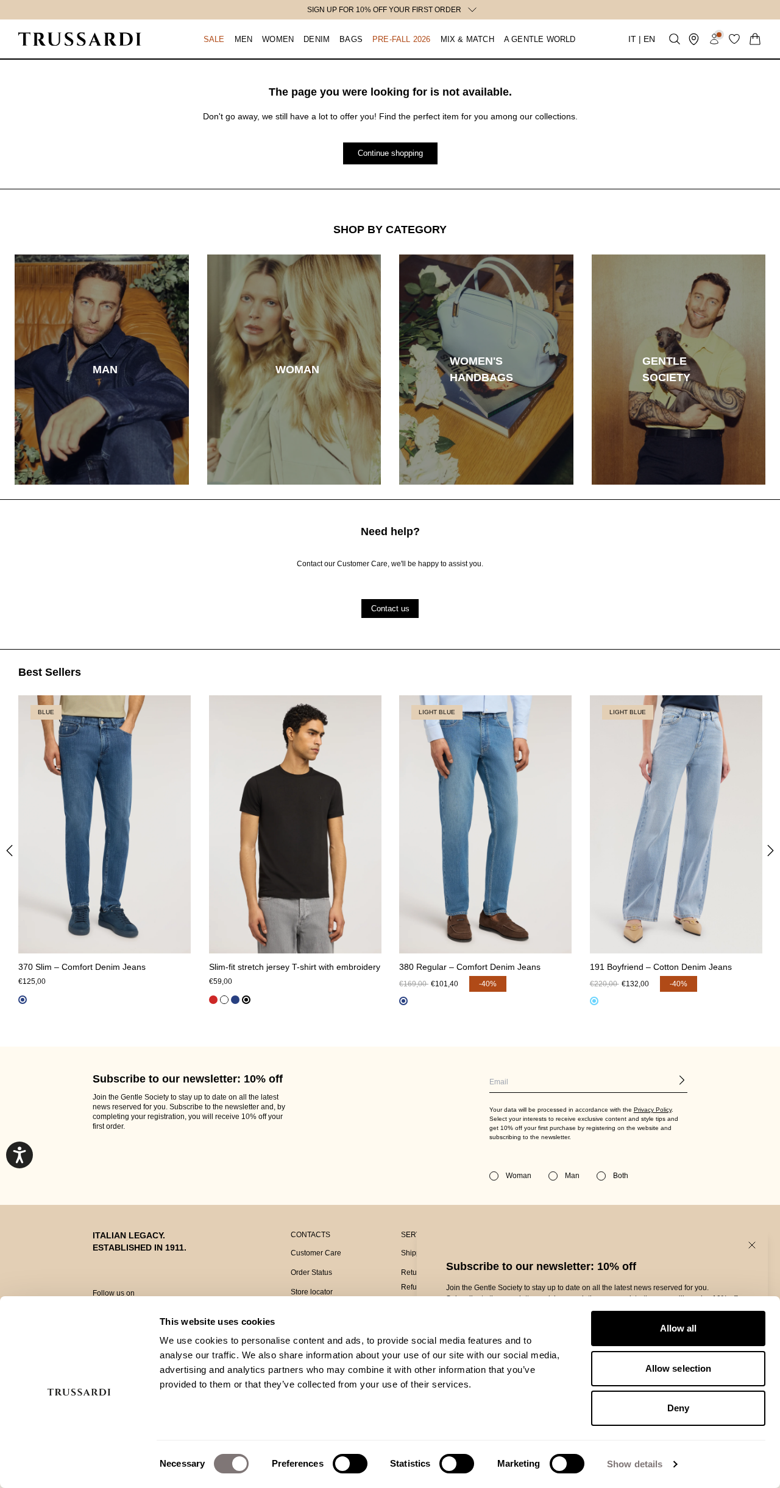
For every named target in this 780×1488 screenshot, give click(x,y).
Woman (518, 1175)
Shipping (416, 1253)
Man (572, 1175)
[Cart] (755, 39)
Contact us (390, 607)
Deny (678, 1408)
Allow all (678, 1328)
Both (620, 1175)
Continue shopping (390, 153)
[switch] (350, 1463)
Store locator (312, 1292)
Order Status (311, 1272)
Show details (634, 1464)
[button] (202, 38)
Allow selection (678, 1368)
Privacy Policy (653, 1109)
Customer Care (316, 1253)
